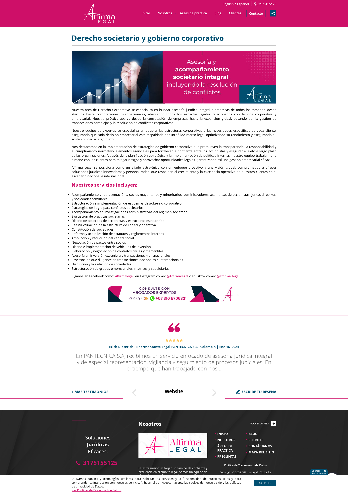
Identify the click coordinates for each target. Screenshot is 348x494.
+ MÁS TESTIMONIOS (90, 391)
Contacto (256, 13)
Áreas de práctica (193, 13)
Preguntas (226, 456)
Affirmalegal (124, 276)
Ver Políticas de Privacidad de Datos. (96, 490)
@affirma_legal (228, 276)
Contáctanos (260, 446)
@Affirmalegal (177, 276)
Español (243, 4)
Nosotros (165, 13)
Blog (217, 13)
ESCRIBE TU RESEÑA (259, 391)
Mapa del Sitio (261, 452)
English (228, 4)
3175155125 (267, 4)
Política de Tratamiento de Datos (245, 465)
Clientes (235, 13)
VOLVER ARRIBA (259, 423)
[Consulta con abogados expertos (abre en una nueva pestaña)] (174, 294)
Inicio (146, 13)
